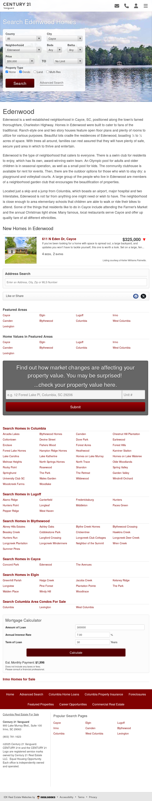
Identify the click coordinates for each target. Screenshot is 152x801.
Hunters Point (11, 505)
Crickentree (83, 532)
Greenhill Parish (12, 580)
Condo (26, 72)
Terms (81, 797)
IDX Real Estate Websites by (20, 797)
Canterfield (45, 499)
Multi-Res (55, 72)
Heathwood (82, 450)
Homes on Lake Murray (90, 456)
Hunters (117, 499)
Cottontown (9, 439)
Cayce (6, 315)
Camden (8, 321)
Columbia (81, 321)
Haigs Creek (46, 580)
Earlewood (119, 439)
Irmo (115, 315)
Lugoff (79, 315)
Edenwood (45, 564)
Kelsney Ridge (121, 580)
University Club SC (14, 478)
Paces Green (120, 505)
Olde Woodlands (122, 461)
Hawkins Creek (121, 532)
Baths (71, 45)
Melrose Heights (12, 461)
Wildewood (82, 478)
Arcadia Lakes (11, 434)
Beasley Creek (11, 532)
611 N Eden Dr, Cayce (59, 239)
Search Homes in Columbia (24, 428)
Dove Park (82, 439)
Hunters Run (10, 537)
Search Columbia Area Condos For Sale (34, 601)
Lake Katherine (48, 456)
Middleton (81, 505)
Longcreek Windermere (53, 543)
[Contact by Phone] (126, 5)
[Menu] (146, 5)
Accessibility (66, 797)
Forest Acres (83, 445)
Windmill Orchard (123, 478)
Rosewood (45, 467)
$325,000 (134, 239)
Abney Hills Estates (14, 526)
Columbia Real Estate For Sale (21, 714)
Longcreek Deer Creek (126, 537)
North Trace (83, 461)
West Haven (46, 511)
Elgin (42, 315)
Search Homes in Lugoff (22, 494)
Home (12, 72)
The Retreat (83, 473)
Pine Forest (46, 586)
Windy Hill (45, 591)
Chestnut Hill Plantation (126, 434)
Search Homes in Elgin (21, 574)
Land (39, 72)
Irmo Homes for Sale (19, 679)
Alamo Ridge (10, 499)
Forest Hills (119, 445)
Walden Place (11, 591)
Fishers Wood (47, 445)
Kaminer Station (122, 450)
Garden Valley (121, 473)
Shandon (81, 467)
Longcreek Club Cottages (91, 537)
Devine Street (47, 439)
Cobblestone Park (49, 532)
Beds (50, 45)
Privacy (93, 797)
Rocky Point (10, 467)
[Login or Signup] (136, 5)
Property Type (14, 67)
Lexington (8, 326)
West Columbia (121, 321)
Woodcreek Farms (13, 484)
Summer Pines (11, 549)
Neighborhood (15, 45)
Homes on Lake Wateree (127, 456)
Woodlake (45, 484)
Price (9, 56)
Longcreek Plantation (15, 543)
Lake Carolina (11, 456)
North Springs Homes (52, 461)
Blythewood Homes (50, 434)
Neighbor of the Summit (90, 543)
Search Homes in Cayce (22, 558)
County (10, 34)
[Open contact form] (117, 5)
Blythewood (46, 321)
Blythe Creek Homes (88, 526)
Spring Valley (120, 467)
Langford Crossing (50, 537)
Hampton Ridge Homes (53, 450)
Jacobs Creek (84, 580)
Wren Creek (120, 543)
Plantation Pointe (86, 586)
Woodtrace (82, 591)
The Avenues (84, 564)
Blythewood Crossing (125, 526)
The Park (44, 473)
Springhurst (9, 473)
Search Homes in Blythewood (26, 521)
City (49, 34)
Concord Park (11, 564)
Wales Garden (47, 478)
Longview (8, 586)
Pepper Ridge (11, 511)
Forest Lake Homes (14, 450)
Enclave (7, 445)
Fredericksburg (85, 499)
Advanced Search (51, 82)
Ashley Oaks (46, 526)
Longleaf (44, 505)
